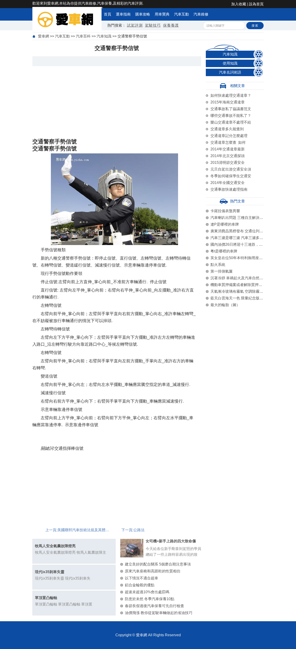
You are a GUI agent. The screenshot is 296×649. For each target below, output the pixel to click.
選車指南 (123, 14)
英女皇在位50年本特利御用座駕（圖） (242, 258)
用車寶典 (162, 14)
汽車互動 (181, 14)
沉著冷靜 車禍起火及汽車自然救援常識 (242, 278)
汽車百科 (83, 36)
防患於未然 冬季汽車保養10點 (149, 599)
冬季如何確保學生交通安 (230, 176)
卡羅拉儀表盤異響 (225, 211)
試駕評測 (135, 25)
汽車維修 (201, 14)
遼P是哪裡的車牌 (224, 224)
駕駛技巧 (153, 25)
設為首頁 (256, 4)
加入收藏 (238, 4)
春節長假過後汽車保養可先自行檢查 (154, 606)
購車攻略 (142, 14)
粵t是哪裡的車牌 (223, 251)
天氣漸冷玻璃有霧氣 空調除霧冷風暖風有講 (246, 291)
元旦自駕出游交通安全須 (230, 169)
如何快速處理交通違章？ (230, 95)
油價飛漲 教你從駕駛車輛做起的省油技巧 (158, 613)
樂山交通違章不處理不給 (230, 122)
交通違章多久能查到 (227, 129)
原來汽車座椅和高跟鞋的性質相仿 (152, 571)
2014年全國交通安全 (227, 183)
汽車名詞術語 (230, 72)
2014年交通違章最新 (227, 149)
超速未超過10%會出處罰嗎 (147, 592)
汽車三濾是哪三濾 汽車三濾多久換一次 (242, 238)
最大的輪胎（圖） (225, 305)
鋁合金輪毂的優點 (139, 585)
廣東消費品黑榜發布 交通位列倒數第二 (242, 231)
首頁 (107, 14)
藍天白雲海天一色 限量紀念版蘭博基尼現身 (246, 298)
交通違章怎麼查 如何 (228, 142)
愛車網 (43, 36)
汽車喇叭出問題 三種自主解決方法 (238, 218)
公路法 (139, 530)
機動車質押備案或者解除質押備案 (238, 285)
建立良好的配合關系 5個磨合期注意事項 (158, 564)
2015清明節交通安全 (227, 163)
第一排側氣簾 (221, 271)
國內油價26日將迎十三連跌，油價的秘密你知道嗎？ (253, 244)
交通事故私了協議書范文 (230, 109)
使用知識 (230, 63)
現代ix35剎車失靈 (49, 572)
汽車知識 (104, 36)
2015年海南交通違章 (227, 102)
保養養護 (171, 25)
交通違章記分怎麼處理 (228, 136)
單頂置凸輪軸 (46, 598)
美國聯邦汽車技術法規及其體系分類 (87, 530)
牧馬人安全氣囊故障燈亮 (55, 546)
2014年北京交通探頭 (227, 156)
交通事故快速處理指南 (228, 189)
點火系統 (217, 265)
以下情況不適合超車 (141, 578)
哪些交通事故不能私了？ (230, 116)
